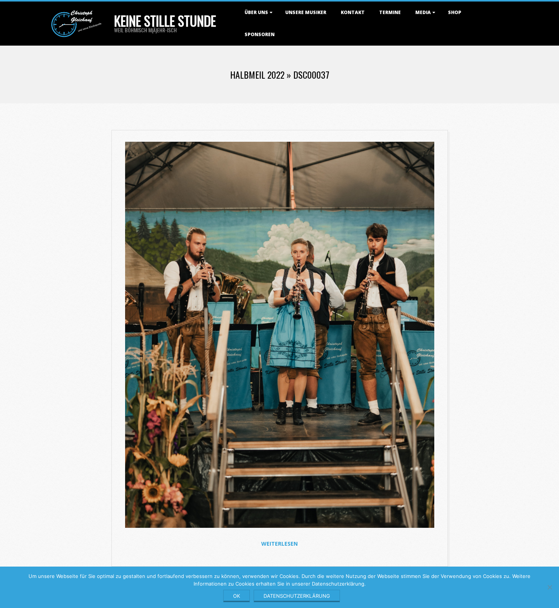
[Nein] (549, 587)
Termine (390, 12)
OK (236, 596)
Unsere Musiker (305, 12)
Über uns (256, 12)
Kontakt (353, 12)
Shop (454, 12)
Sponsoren (260, 34)
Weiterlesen (279, 543)
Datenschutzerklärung (297, 596)
